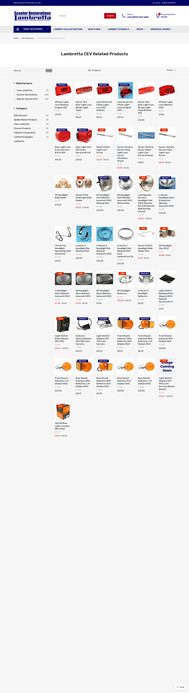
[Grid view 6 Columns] (49, 70)
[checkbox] (32, 90)
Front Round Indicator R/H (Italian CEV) (166, 339)
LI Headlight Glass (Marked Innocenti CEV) (62, 293)
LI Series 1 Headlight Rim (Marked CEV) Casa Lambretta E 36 (125, 251)
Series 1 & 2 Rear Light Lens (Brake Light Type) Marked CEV (146, 107)
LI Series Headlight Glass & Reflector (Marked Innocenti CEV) (166, 200)
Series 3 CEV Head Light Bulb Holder (83, 198)
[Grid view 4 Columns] (36, 70)
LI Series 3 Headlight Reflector (143, 293)
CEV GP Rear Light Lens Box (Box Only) (62, 426)
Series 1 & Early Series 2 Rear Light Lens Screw (166, 151)
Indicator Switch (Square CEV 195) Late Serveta (83, 340)
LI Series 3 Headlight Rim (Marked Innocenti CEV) (103, 249)
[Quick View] (69, 97)
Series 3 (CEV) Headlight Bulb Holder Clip (145, 248)
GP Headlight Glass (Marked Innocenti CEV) (103, 293)
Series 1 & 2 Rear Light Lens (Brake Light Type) (84, 106)
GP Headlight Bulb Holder (61, 196)
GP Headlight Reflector (123, 292)
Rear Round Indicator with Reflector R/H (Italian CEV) (103, 382)
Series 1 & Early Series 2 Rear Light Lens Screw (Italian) (145, 151)
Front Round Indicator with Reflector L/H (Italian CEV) (145, 340)
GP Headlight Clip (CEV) (165, 247)
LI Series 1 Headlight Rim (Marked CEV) (83, 248)
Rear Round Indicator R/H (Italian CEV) (124, 381)
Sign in (164, 3)
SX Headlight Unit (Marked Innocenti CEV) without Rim (124, 199)
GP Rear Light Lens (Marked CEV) (166, 105)
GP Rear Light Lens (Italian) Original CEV (62, 105)
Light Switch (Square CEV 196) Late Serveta (102, 340)
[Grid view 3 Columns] (31, 70)
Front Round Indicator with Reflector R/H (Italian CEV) (124, 340)
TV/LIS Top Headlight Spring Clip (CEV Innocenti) (63, 249)
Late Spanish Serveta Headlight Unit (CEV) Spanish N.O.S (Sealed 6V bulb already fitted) (146, 203)
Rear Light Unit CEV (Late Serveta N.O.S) (83, 150)
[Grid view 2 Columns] (28, 70)
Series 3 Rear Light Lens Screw (103, 150)
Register (171, 3)
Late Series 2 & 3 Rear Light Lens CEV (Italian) (104, 106)
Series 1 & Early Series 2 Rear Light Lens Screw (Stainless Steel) (125, 154)
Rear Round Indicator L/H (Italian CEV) (145, 381)
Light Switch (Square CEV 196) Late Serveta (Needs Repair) (167, 383)
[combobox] (80, 16)
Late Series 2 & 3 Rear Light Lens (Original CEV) (125, 106)
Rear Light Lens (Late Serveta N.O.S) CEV (63, 150)
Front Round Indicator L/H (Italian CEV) (61, 381)
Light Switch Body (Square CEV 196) (61, 339)
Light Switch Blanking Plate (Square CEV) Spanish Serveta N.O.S (166, 296)
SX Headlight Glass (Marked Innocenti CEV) (83, 293)
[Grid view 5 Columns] (42, 70)
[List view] (24, 70)
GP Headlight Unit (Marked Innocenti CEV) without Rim (103, 199)
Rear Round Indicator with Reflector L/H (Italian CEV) (83, 382)
